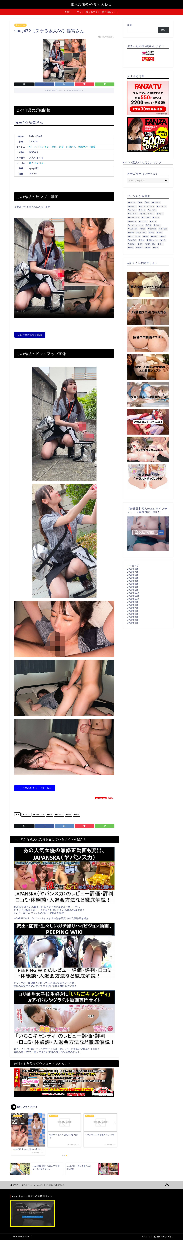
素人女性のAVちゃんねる (91, 4)
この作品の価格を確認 (30, 334)
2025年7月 (132, 608)
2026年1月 (132, 590)
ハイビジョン (42, 147)
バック (157, 217)
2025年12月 (133, 593)
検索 (129, 25)
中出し (158, 225)
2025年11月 (133, 596)
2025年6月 (132, 611)
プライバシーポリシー (20, 1236)
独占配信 (133, 240)
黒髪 (156, 248)
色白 (141, 244)
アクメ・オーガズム (147, 206)
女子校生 (164, 229)
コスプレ (153, 210)
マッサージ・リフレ (136, 225)
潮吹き (155, 236)
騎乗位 (140, 248)
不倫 (149, 225)
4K (30, 147)
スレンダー (133, 214)
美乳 (163, 240)
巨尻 (160, 232)
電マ (161, 244)
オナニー (133, 210)
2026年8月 (132, 569)
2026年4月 (132, 581)
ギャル (143, 210)
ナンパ (161, 214)
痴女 (142, 240)
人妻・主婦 (133, 229)
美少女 (132, 244)
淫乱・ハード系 (135, 236)
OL (148, 202)
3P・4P (132, 202)
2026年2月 (132, 587)
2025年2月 (132, 622)
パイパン (144, 221)
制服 (92, 147)
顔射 (131, 248)
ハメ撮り (147, 217)
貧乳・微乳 (151, 244)
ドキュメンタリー (148, 214)
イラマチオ (162, 206)
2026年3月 (132, 584)
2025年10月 (133, 599)
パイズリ (133, 221)
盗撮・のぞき (153, 240)
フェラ (154, 221)
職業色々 (83, 147)
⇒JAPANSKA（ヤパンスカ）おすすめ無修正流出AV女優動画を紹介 (51, 918)
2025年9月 (132, 602)
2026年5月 (132, 578)
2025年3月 (132, 620)
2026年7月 (132, 572)
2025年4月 (132, 617)
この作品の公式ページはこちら (35, 788)
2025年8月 (132, 605)
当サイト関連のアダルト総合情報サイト (97, 12)
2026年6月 (132, 575)
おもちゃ (157, 202)
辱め (54, 147)
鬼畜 (61, 147)
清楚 (146, 236)
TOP (67, 12)
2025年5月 (132, 614)
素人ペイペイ (20, 25)
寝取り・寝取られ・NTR (138, 232)
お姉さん (71, 147)
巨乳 (152, 232)
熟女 (163, 236)
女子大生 (153, 229)
